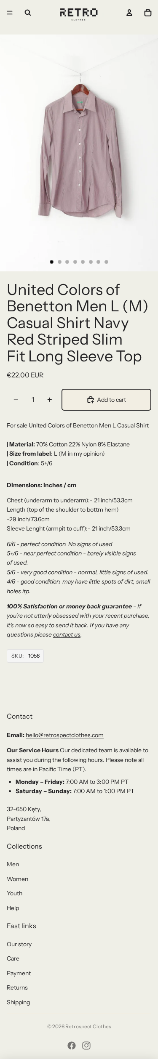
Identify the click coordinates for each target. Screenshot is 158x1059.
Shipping (18, 1002)
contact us (66, 634)
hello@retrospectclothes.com (65, 735)
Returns (17, 987)
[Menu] (9, 12)
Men (13, 864)
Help (13, 908)
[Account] (129, 12)
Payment (19, 973)
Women (17, 879)
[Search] (28, 12)
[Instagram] (86, 1045)
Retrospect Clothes (88, 1026)
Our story (19, 944)
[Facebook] (72, 1045)
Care (13, 958)
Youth (14, 893)
